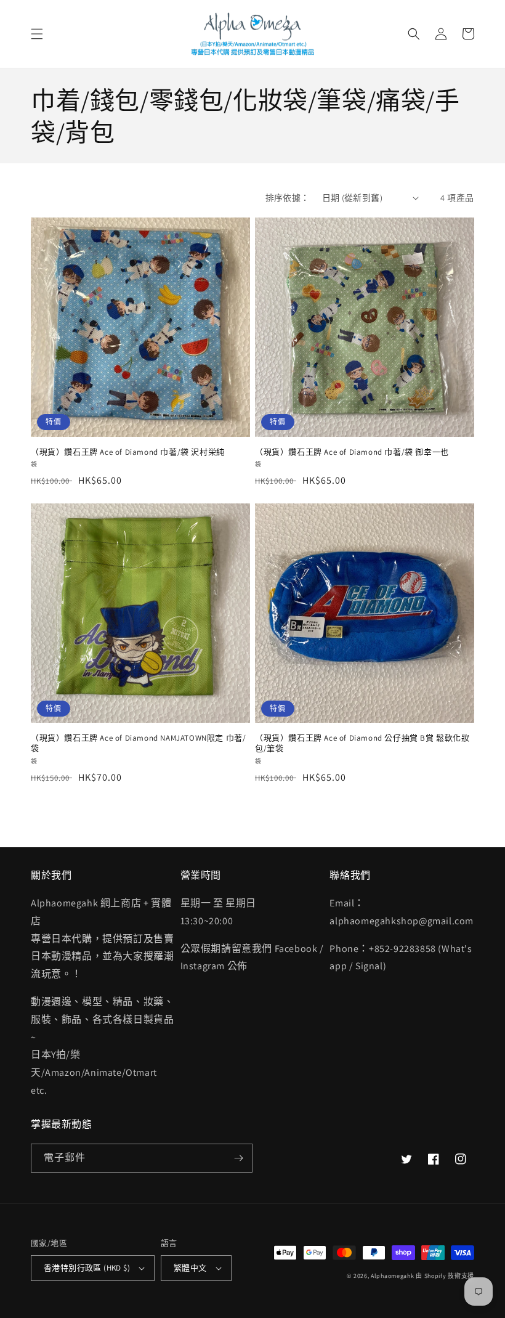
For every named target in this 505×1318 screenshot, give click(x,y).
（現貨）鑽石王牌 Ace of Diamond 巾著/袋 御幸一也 (352, 452)
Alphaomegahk (392, 1276)
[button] (36, 33)
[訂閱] (238, 1158)
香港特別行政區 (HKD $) (87, 1268)
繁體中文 (190, 1268)
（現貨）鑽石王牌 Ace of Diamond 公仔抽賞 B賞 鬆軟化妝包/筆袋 (362, 743)
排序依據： (287, 197)
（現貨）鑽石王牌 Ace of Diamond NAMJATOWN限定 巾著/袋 (138, 743)
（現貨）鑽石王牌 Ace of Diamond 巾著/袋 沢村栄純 (128, 452)
